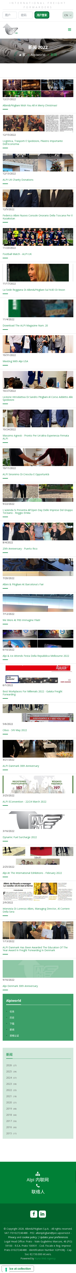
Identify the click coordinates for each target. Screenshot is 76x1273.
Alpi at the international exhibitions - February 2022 (32, 873)
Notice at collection (17, 1268)
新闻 (54, 55)
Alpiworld (38, 55)
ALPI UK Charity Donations (18, 179)
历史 (12, 1017)
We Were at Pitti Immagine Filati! (21, 620)
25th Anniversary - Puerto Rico (20, 548)
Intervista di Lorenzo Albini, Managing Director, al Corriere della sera (36, 910)
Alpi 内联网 (38, 1180)
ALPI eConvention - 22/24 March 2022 (24, 801)
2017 (11, 1121)
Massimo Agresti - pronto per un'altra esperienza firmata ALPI (36, 437)
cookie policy (29, 1237)
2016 (11, 1127)
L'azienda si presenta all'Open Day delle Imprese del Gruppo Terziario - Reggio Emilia (38, 511)
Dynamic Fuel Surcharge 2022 (20, 837)
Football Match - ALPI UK (17, 254)
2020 (11, 1102)
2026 (11, 1065)
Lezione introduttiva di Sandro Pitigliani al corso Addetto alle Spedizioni (38, 398)
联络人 (38, 1192)
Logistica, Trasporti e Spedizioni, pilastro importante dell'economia (33, 142)
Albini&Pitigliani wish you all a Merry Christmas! (30, 105)
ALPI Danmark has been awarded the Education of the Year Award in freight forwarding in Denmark (35, 949)
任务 (12, 1011)
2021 (11, 1096)
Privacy (12, 1237)
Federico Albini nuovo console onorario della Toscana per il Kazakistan (37, 217)
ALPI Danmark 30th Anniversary (21, 766)
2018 (11, 1114)
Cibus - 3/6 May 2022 (15, 730)
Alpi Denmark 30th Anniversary (20, 986)
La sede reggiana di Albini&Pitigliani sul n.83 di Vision (34, 289)
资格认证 (14, 1035)
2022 (11, 1090)
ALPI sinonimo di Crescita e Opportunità (26, 474)
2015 (11, 1133)
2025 (11, 1071)
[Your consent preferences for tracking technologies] (6, 1269)
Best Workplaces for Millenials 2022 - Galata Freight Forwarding (32, 693)
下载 (12, 1023)
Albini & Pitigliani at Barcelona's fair (23, 584)
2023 (11, 1083)
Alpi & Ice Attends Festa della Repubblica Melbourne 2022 (36, 655)
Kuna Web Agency (45, 1258)
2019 (11, 1108)
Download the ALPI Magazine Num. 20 (25, 325)
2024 (11, 1077)
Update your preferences (54, 1237)
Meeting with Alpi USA (15, 361)
